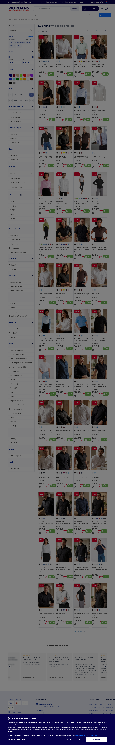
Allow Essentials (73, 739)
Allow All (96, 739)
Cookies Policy (80, 735)
